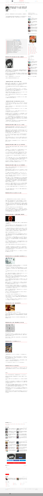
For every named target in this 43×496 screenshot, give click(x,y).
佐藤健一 (9, 4)
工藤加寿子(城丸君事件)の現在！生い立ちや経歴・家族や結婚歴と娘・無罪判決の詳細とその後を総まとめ (12, 445)
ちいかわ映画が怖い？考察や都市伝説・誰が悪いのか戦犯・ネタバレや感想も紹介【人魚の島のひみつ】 (34, 19)
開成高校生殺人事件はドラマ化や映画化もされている (12, 51)
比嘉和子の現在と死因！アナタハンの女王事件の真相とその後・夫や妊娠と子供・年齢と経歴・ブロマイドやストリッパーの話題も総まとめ (23, 487)
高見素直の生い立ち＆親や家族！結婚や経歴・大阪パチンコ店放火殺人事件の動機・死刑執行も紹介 (34, 25)
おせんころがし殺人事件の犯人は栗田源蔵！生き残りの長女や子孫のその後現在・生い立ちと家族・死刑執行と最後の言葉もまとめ (23, 443)
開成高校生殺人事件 (7, 5)
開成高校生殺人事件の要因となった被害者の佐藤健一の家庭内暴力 (14, 46)
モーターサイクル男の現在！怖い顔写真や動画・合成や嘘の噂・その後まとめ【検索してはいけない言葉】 (12, 453)
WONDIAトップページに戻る (16, 470)
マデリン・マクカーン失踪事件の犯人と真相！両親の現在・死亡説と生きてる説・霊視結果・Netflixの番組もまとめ (23, 455)
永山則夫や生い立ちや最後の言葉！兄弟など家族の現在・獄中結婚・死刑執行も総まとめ (12, 437)
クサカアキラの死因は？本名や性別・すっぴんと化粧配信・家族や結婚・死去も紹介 (34, 22)
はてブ (23, 468)
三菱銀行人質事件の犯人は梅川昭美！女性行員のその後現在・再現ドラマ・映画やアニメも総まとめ (12, 442)
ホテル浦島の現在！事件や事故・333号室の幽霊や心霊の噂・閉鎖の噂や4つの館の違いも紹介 (23, 450)
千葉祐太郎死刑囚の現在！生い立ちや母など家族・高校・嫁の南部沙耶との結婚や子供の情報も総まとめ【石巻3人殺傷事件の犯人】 (12, 487)
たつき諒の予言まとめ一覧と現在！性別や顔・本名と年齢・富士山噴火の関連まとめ (12, 458)
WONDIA (21, 0)
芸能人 (29, 53)
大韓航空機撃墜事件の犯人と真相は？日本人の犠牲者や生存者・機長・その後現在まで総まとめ (23, 437)
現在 (17, 4)
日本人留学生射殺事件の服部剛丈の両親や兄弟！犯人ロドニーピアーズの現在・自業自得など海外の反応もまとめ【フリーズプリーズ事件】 (23, 459)
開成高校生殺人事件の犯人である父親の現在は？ (12, 52)
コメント (26, 11)
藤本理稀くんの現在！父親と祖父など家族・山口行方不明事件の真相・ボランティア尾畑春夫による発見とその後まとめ (12, 455)
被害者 (22, 4)
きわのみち (9, 451)
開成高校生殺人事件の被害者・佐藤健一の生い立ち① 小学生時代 (14, 42)
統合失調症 (20, 4)
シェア (21, 465)
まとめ (7, 53)
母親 (11, 4)
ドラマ (6, 4)
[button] (10, 493)
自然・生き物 (15, 492)
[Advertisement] (11, 23)
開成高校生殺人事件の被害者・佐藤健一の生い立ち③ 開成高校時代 (14, 44)
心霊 (29, 52)
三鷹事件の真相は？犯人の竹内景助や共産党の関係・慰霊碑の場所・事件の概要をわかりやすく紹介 (23, 440)
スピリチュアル (22, 492)
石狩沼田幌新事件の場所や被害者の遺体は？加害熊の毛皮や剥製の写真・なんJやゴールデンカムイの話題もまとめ (12, 450)
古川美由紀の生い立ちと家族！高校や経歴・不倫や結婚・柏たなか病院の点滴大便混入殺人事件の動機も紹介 (34, 28)
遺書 (24, 4)
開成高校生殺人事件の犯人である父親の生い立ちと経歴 (13, 45)
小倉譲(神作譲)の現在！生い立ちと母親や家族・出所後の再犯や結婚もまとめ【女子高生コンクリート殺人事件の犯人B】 (12, 440)
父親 (13, 4)
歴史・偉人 (8, 492)
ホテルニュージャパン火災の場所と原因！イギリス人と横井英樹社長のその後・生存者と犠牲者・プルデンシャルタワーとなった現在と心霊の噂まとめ (23, 445)
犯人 (15, 4)
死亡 (29, 54)
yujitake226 (20, 451)
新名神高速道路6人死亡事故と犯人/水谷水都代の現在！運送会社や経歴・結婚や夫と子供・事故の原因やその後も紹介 (34, 31)
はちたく (8, 443)
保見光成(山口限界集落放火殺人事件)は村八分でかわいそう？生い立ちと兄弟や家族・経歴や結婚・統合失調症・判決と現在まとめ (23, 453)
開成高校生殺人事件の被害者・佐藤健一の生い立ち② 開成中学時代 (14, 43)
